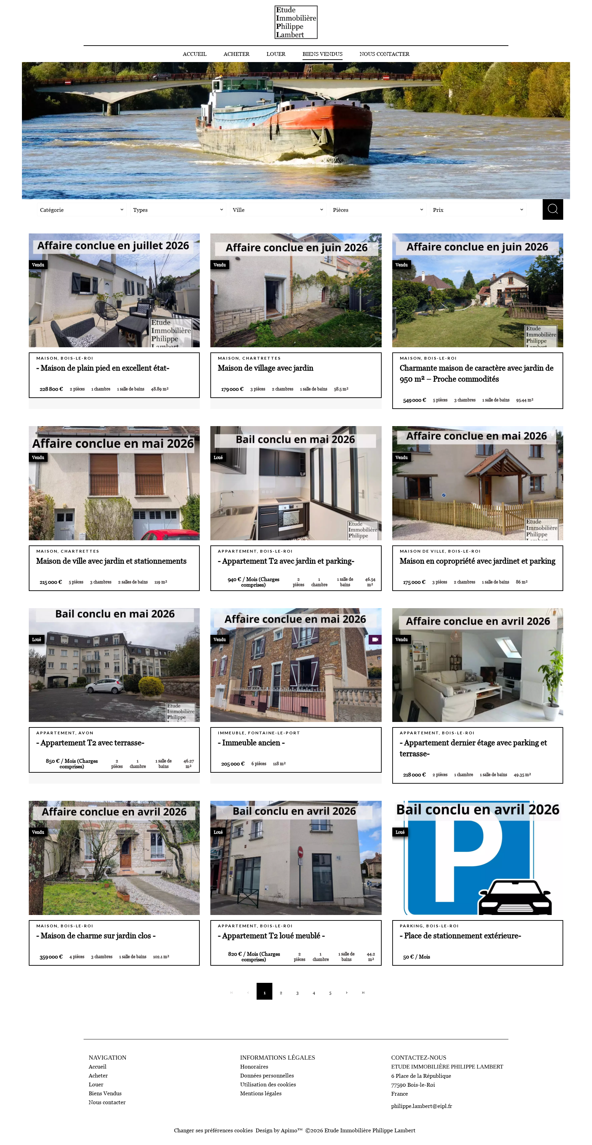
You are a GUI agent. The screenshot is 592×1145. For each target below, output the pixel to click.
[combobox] (82, 209)
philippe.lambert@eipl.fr (421, 1106)
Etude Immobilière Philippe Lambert (447, 1066)
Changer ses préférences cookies (213, 1130)
